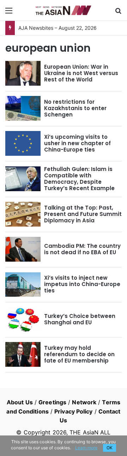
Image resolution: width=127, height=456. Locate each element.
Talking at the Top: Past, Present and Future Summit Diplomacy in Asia (83, 214)
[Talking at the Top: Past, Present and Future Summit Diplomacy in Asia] (23, 214)
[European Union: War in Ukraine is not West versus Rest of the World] (23, 73)
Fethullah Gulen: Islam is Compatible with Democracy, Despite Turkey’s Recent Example (79, 178)
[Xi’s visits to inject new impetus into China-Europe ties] (23, 284)
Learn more (86, 447)
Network (84, 402)
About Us (20, 402)
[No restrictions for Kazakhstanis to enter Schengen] (23, 108)
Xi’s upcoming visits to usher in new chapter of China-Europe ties (77, 143)
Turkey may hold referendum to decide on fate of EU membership (79, 354)
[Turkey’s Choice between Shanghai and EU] (23, 319)
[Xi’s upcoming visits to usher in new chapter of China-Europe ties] (23, 143)
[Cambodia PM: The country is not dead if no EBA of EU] (23, 249)
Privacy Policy (73, 411)
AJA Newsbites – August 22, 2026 (57, 28)
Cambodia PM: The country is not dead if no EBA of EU (82, 249)
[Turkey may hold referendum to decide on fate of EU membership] (23, 354)
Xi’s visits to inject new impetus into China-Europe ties (82, 284)
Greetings (52, 402)
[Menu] (8, 13)
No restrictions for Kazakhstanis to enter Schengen (75, 108)
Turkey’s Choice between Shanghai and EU (79, 319)
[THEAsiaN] (63, 10)
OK (110, 447)
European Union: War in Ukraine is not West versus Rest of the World (81, 73)
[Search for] (118, 13)
